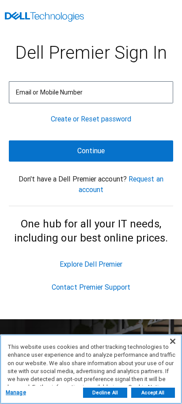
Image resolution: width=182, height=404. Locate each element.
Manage (16, 392)
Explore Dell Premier (91, 264)
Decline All (105, 393)
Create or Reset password (91, 119)
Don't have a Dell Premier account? (73, 179)
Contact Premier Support (91, 287)
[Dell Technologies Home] (44, 17)
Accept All (152, 393)
